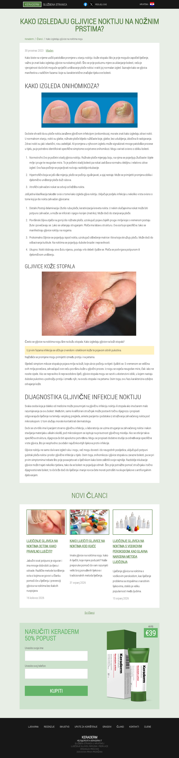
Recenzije (49, 726)
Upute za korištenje (86, 726)
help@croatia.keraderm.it (89, 740)
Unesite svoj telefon (35, 665)
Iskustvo (64, 726)
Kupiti (56, 691)
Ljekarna (33, 726)
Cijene (147, 726)
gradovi (107, 726)
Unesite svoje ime (34, 648)
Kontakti (134, 726)
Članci (120, 726)
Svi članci (90, 612)
